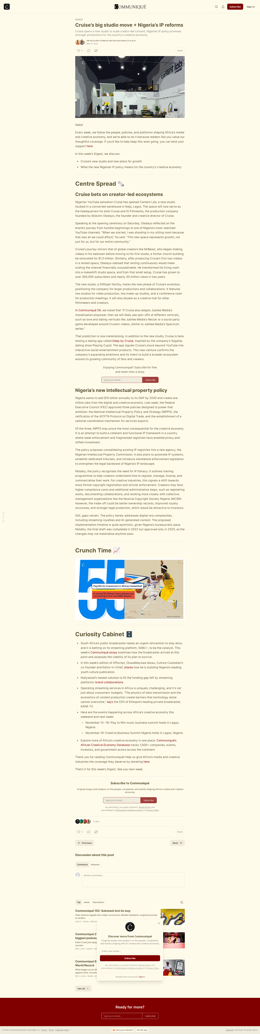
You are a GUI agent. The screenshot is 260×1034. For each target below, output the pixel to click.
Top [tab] (78, 902)
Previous (87, 842)
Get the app (142, 1030)
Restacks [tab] (95, 864)
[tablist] (88, 865)
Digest (79, 19)
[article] (130, 918)
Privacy (44, 1030)
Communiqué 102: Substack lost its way (102, 911)
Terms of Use (144, 965)
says (110, 702)
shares (129, 667)
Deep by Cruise (122, 341)
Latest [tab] (87, 902)
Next (175, 842)
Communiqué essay (103, 652)
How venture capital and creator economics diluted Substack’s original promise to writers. (116, 916)
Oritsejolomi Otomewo (97, 41)
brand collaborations (109, 682)
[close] (158, 923)
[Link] (71, 183)
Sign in (251, 6)
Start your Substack (124, 1030)
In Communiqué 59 (88, 310)
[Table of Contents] (3, 517)
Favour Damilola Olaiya (124, 41)
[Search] (216, 7)
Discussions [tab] (98, 902)
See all (81, 988)
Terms (51, 1030)
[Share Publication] (223, 7)
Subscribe (235, 6)
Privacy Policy (153, 968)
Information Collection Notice (129, 968)
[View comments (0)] (89, 51)
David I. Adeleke (90, 922)
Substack (229, 1030)
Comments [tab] (82, 864)
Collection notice (62, 1030)
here (90, 146)
